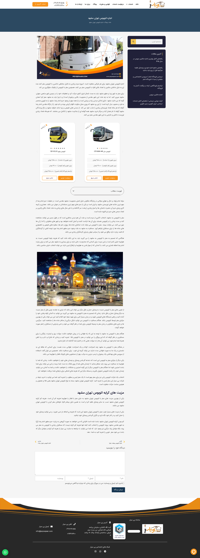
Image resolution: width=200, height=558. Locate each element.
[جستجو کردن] (133, 41)
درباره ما (87, 4)
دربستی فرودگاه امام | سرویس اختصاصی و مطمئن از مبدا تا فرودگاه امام (147, 78)
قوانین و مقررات (104, 4)
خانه (137, 4)
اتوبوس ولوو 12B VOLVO (102, 151)
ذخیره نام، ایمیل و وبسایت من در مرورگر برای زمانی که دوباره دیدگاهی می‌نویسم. (94, 483)
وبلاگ (95, 4)
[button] (95, 148)
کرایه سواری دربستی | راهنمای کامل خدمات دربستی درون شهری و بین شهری (147, 102)
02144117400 (59, 5)
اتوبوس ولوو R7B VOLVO (57, 151)
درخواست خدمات (118, 4)
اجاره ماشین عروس (155, 94)
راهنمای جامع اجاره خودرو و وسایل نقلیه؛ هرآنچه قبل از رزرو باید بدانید (148, 69)
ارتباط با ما (78, 4)
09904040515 (58, 3)
